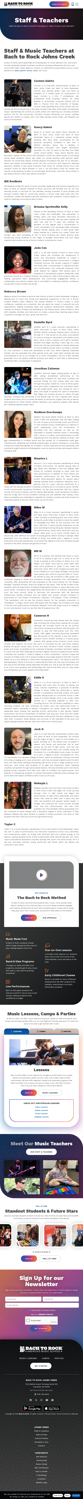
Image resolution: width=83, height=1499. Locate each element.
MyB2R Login (41, 1483)
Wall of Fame (50, 1259)
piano (17, 71)
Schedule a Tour (41, 1442)
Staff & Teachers (41, 1431)
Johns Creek (41, 1427)
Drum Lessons (41, 1114)
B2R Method (41, 1457)
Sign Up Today (59, 4)
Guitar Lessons (41, 1110)
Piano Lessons (41, 1107)
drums (29, 71)
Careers (41, 1446)
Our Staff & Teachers (41, 1152)
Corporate (41, 1453)
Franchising (41, 1475)
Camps (45, 1358)
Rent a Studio (41, 1471)
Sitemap (74, 1414)
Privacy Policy (50, 1414)
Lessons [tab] (17, 1031)
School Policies (41, 1438)
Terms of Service (63, 1414)
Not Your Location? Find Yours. (41, 1390)
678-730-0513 (43, 1394)
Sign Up (29, 918)
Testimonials (41, 1460)
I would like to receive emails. (42, 1310)
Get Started (41, 1366)
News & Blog (41, 1464)
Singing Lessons (41, 1117)
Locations (41, 1479)
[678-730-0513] (73, 4)
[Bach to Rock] (18, 4)
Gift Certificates (41, 1468)
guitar (23, 71)
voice (35, 71)
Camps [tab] (42, 1031)
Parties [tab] (67, 1031)
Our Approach (50, 918)
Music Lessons (50, 1093)
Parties (58, 1358)
